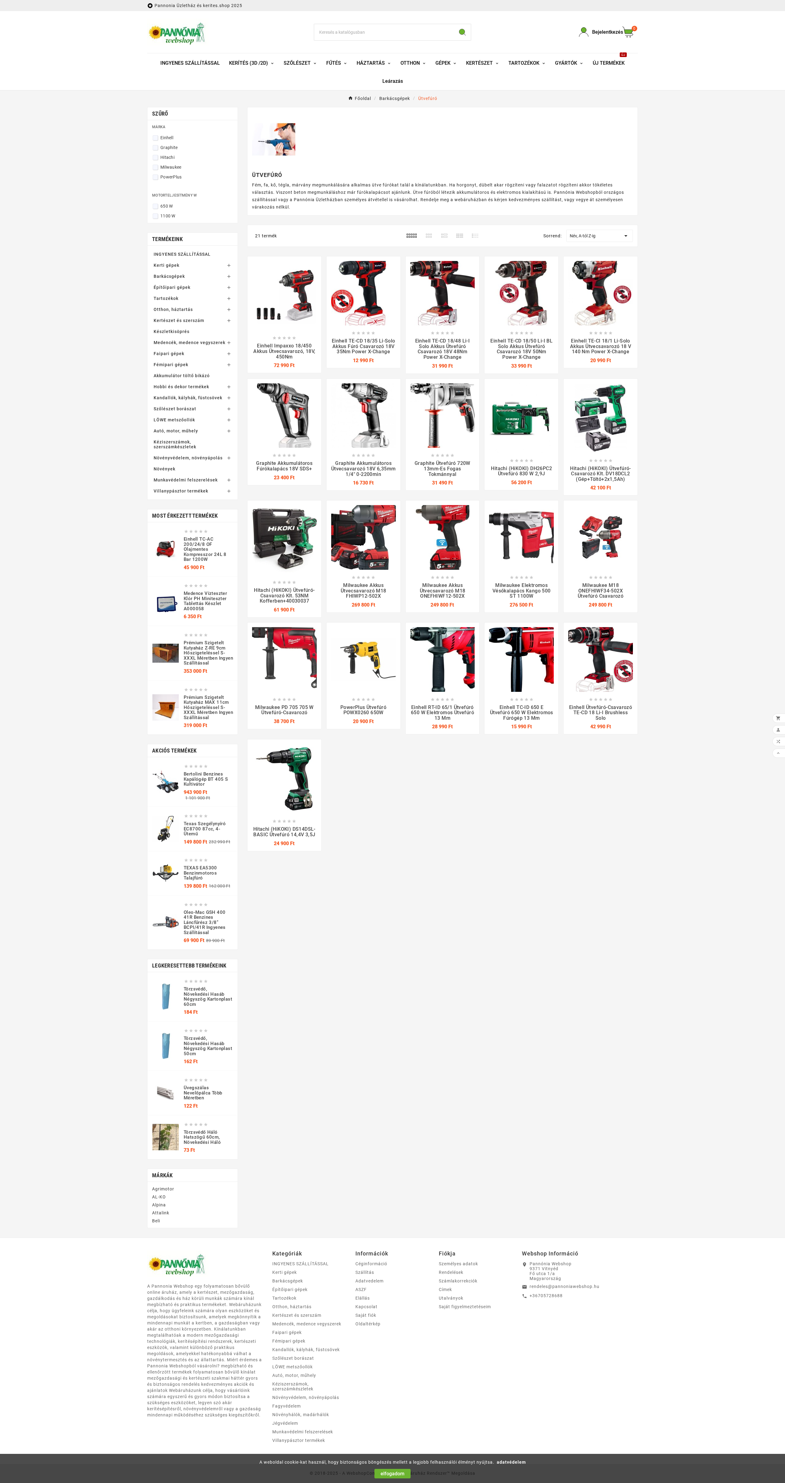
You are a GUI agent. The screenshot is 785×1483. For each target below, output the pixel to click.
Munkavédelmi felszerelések (186, 479)
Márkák (162, 1175)
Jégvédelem (285, 1423)
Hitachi (167, 157)
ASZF (361, 1289)
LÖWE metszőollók (174, 419)
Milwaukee (171, 167)
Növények (164, 468)
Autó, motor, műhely (176, 430)
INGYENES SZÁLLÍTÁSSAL (182, 254)
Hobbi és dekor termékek (181, 386)
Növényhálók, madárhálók (300, 1414)
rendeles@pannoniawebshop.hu (564, 1286)
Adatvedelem (369, 1280)
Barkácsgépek (169, 276)
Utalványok (451, 1298)
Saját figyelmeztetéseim (465, 1306)
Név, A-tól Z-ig (600, 236)
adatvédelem (511, 1462)
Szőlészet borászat (175, 408)
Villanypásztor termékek (181, 491)
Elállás (362, 1298)
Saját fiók (365, 1315)
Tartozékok (166, 298)
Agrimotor (163, 1188)
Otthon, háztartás (173, 309)
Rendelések (451, 1272)
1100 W (167, 215)
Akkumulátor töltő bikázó (182, 375)
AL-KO (159, 1196)
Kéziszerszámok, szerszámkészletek (175, 444)
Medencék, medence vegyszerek (189, 342)
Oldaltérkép (368, 1323)
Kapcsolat (366, 1306)
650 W (166, 206)
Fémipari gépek (171, 364)
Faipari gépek (169, 353)
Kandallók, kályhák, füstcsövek (188, 397)
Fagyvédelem (286, 1406)
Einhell (166, 137)
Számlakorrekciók (458, 1280)
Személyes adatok (458, 1263)
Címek (445, 1289)
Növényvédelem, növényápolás (188, 457)
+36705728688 (546, 1295)
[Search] (462, 32)
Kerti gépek (166, 265)
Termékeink (167, 239)
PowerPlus (171, 176)
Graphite (169, 147)
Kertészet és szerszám (179, 320)
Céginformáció (371, 1263)
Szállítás (364, 1272)
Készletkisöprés (172, 331)
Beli (156, 1220)
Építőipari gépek (172, 287)
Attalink (160, 1212)
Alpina (159, 1204)
